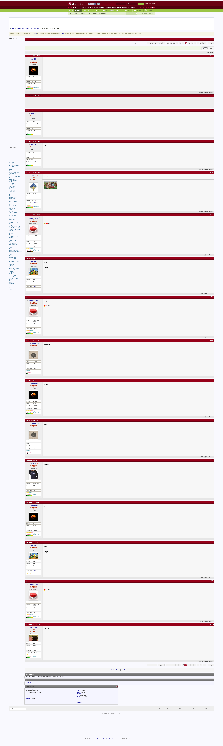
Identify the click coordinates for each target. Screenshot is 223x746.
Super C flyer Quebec (14, 268)
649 (171, 43)
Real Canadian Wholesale (15, 253)
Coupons (90, 7)
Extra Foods (12, 179)
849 (201, 43)
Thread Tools (209, 52)
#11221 (211, 55)
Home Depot (12, 198)
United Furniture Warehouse (13, 281)
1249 (204, 43)
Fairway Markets (13, 180)
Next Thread (124, 670)
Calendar (76, 13)
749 (186, 43)
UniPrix (11, 279)
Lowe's (10, 218)
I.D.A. (10, 203)
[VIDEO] (79, 693)
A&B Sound (12, 161)
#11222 (211, 109)
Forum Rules (79, 702)
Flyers (96, 7)
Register (152, 4)
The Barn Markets (13, 269)
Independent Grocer (14, 207)
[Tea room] (140, 7)
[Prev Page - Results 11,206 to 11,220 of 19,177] (164, 43)
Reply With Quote (209, 92)
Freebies (102, 7)
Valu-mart (11, 283)
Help (146, 4)
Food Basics (12, 186)
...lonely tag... (29, 682)
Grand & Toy (12, 193)
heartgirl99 (34, 59)
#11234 (211, 580)
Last (211, 43)
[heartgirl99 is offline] (33, 70)
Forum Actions (93, 13)
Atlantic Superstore (14, 165)
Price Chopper (12, 243)
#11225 (211, 214)
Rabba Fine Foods (13, 250)
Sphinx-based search (116, 741)
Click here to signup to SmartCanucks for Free (35, 95)
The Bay (11, 271)
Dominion (11, 177)
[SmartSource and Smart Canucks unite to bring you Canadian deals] (16, 151)
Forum (78, 10)
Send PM (201, 92)
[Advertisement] (57, 103)
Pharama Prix (12, 240)
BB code (79, 689)
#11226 (211, 258)
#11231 (211, 460)
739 (177, 43)
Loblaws (11, 214)
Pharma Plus (12, 242)
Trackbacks (80, 697)
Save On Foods (13, 258)
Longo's (11, 216)
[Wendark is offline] (33, 638)
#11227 (211, 296)
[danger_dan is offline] (33, 229)
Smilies (79, 690)
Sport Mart (11, 264)
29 (34, 202)
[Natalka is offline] (33, 187)
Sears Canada (12, 260)
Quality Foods (12, 248)
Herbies (11, 196)
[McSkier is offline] (33, 475)
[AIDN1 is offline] (33, 272)
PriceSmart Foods (13, 244)
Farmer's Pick (12, 184)
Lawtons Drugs (12, 211)
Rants (124, 7)
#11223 (211, 141)
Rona (10, 255)
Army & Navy (12, 163)
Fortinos (11, 189)
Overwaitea (12, 235)
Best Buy (11, 166)
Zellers (10, 289)
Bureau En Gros (13, 170)
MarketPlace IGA (13, 222)
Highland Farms (13, 197)
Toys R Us (11, 276)
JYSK (10, 210)
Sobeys (11, 262)
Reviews (119, 7)
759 (195, 43)
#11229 (211, 380)
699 (174, 43)
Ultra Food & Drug (13, 278)
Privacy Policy (208, 708)
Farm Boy (11, 183)
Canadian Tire (12, 173)
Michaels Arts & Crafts (14, 226)
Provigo (11, 247)
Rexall (10, 254)
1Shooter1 (33, 344)
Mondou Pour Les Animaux (15, 228)
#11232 (211, 502)
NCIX (10, 232)
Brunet (10, 169)
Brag (130, 10)
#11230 (211, 420)
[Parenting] (148, 7)
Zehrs (10, 288)
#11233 (211, 542)
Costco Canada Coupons (15, 176)
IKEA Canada (12, 205)
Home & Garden (130, 7)
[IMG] (78, 692)
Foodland (11, 187)
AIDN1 (33, 261)
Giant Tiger (11, 191)
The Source (12, 274)
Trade (151, 10)
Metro (10, 225)
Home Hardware (13, 200)
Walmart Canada (13, 285)
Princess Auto (12, 246)
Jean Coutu (12, 208)
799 (198, 43)
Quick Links (102, 13)
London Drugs (12, 215)
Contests (108, 7)
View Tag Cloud (29, 683)
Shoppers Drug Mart (14, 261)
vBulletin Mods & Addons (114, 738)
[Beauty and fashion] (143, 7)
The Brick (11, 272)
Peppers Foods (13, 239)
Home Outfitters (13, 201)
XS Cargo (11, 286)
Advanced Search (147, 13)
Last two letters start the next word (41, 48)
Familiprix (11, 182)
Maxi (10, 223)
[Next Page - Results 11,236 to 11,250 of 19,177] (209, 43)
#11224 (211, 172)
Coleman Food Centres (14, 175)
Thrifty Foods (12, 275)
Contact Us (161, 708)
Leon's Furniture (13, 212)
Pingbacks (28, 698)
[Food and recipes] (146, 7)
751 (192, 43)
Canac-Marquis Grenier (14, 172)
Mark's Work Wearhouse (15, 221)
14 (34, 286)
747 (180, 43)
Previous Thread (115, 670)
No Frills (11, 233)
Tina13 (33, 113)
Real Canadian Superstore (15, 251)
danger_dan (33, 218)
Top (116, 10)
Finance (114, 7)
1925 (208, 48)
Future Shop (12, 190)
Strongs (11, 267)
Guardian (11, 194)
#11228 (211, 340)
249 (168, 43)
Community (83, 13)
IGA (10, 204)
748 (183, 43)
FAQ (71, 13)
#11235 (211, 624)
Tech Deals (84, 7)
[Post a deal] (152, 7)
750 (189, 43)
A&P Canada (12, 162)
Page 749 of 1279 (153, 43)
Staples (11, 265)
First (161, 43)
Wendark (33, 628)
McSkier (33, 463)
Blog (71, 10)
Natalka (33, 176)
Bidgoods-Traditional (14, 168)
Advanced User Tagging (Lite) (102, 738)
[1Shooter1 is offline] (33, 355)
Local (140, 10)
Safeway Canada (13, 257)
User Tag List (28, 39)
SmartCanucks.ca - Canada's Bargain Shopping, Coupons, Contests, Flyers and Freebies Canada (185, 708)
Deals (78, 7)
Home (74, 7)
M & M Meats (12, 219)
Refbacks (28, 700)
